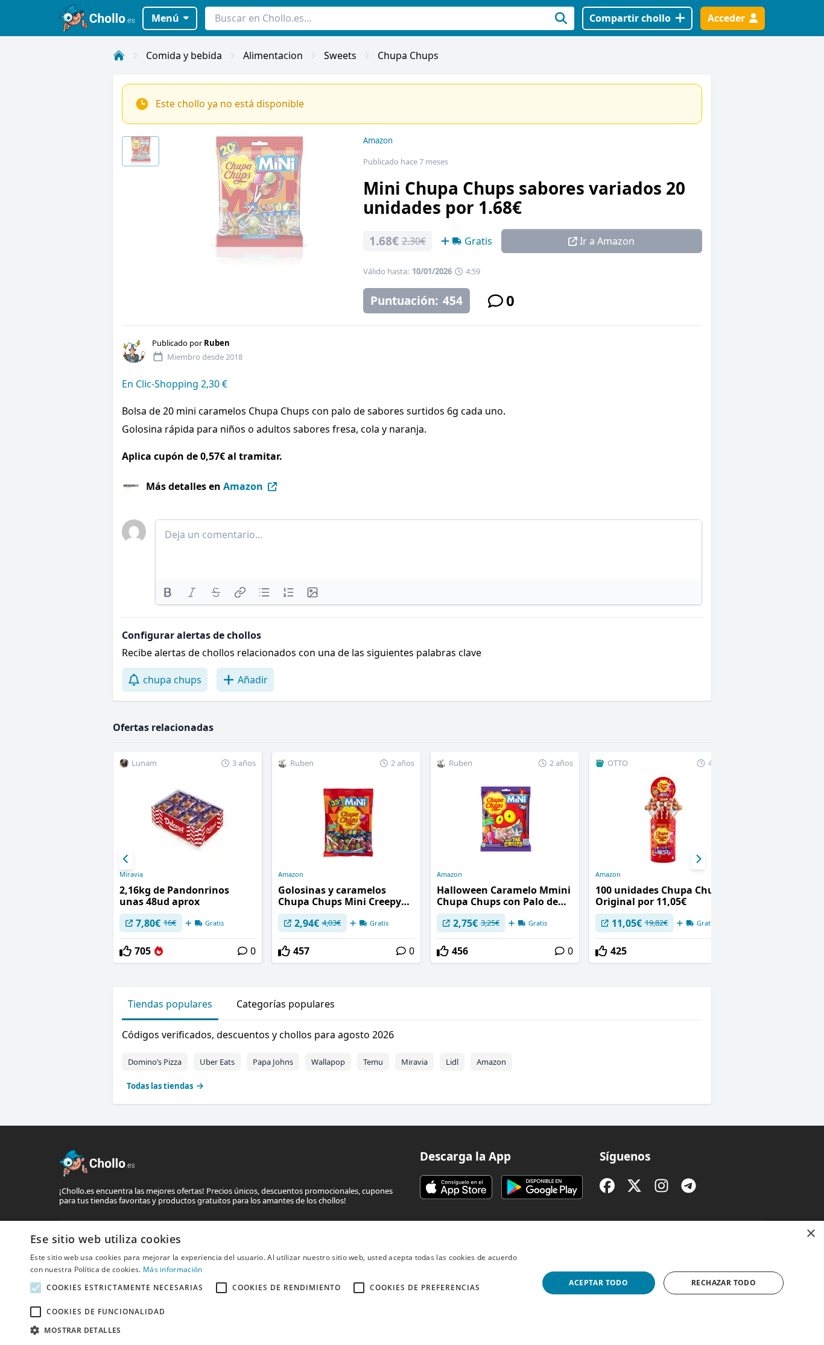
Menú (165, 18)
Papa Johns (273, 1061)
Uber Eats (217, 1061)
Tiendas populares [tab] (170, 1004)
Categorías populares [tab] (285, 1004)
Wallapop (328, 1061)
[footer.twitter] (634, 1185)
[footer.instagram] (661, 1185)
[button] (276, 1330)
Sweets (340, 55)
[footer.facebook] (607, 1185)
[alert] (412, 1283)
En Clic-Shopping (161, 383)
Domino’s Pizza (155, 1061)
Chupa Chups (408, 55)
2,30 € (214, 383)
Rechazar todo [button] (723, 1283)
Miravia (131, 874)
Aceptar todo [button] (598, 1283)
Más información (173, 1269)
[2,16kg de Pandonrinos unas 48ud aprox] (187, 857)
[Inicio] (119, 55)
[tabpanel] (412, 1057)
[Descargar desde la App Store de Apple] (456, 1187)
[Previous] (126, 859)
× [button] (810, 1233)
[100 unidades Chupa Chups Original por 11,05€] (663, 857)
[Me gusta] (125, 951)
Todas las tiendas (160, 1085)
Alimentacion (273, 55)
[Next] (698, 859)
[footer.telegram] (688, 1185)
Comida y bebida (184, 55)
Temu (373, 1061)
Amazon (378, 140)
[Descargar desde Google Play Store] (542, 1187)
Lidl (452, 1061)
